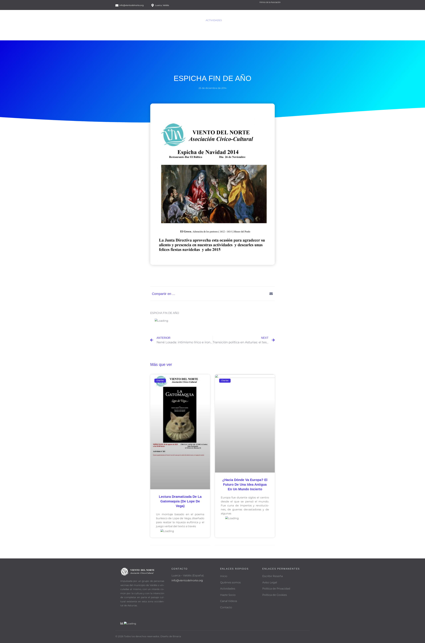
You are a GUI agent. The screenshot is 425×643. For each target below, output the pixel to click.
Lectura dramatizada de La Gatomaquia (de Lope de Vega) (180, 501)
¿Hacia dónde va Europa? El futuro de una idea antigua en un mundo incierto (244, 484)
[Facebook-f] (299, 7)
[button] (238, 293)
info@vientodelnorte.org (187, 580)
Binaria (177, 636)
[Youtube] (308, 7)
